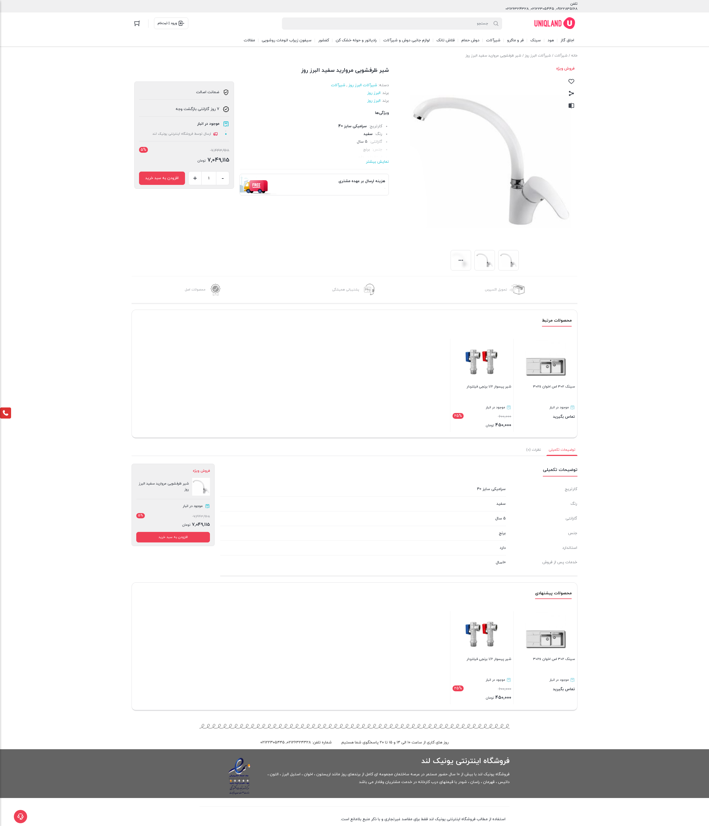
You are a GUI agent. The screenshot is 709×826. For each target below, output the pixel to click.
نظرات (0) (533, 449)
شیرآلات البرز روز (538, 55)
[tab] (561, 450)
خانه (574, 55)
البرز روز (374, 93)
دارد (503, 547)
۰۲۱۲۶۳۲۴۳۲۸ (299, 742)
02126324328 (517, 8)
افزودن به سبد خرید (162, 178)
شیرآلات (560, 55)
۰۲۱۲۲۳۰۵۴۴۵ (272, 742)
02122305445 (542, 8)
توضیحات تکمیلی (562, 449)
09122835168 (566, 8)
